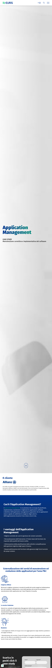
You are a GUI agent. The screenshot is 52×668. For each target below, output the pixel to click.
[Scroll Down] (26, 465)
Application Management (12, 508)
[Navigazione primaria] (8, 2)
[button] (48, 3)
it (38, 2)
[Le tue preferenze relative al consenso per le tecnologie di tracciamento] (2, 665)
